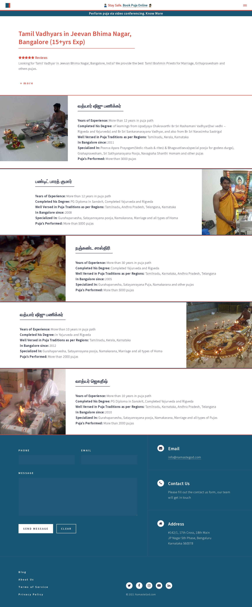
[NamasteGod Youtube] (159, 585)
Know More (154, 13)
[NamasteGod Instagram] (149, 585)
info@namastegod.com (184, 457)
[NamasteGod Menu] (246, 5)
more (28, 83)
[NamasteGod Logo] (8, 5)
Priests (171, 63)
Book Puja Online (135, 5)
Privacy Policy (31, 594)
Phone (24, 450)
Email (86, 450)
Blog (22, 572)
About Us (26, 579)
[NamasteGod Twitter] (129, 585)
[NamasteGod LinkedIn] (169, 585)
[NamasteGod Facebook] (139, 585)
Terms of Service (34, 587)
